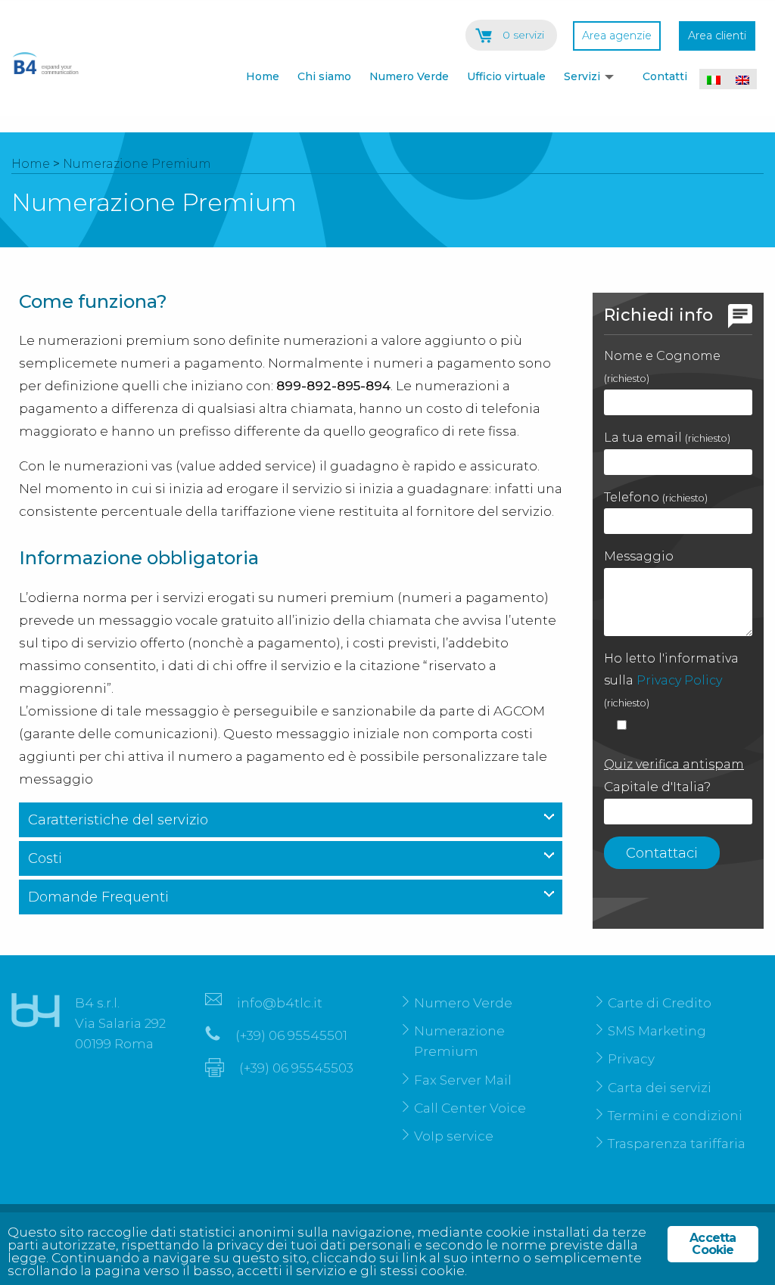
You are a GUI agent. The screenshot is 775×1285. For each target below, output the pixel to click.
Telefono (656, 497)
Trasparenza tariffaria (676, 1143)
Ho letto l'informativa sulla (671, 680)
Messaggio (639, 556)
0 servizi (523, 35)
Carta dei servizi (659, 1087)
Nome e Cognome (662, 366)
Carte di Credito (659, 1002)
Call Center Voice (470, 1108)
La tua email (667, 437)
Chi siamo (324, 76)
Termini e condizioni (675, 1115)
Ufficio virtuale (506, 76)
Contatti (665, 76)
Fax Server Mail (463, 1080)
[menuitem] (259, 79)
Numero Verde (409, 76)
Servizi (582, 76)
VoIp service (453, 1136)
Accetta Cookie (712, 1244)
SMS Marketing (657, 1030)
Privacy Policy (679, 680)
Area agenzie (617, 35)
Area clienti (717, 35)
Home (262, 76)
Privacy (631, 1058)
